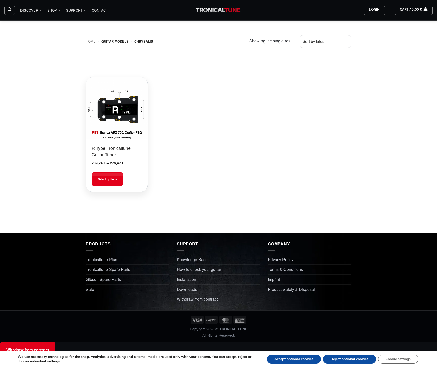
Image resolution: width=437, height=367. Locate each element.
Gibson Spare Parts (103, 279)
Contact (100, 10)
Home (91, 41)
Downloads (187, 289)
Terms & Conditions (285, 269)
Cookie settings (398, 359)
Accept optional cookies (293, 359)
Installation (186, 279)
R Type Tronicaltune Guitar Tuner (111, 151)
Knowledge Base (192, 259)
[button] (9, 10)
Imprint (274, 279)
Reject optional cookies (349, 359)
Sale (90, 289)
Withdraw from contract (197, 299)
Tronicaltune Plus (101, 259)
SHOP (52, 10)
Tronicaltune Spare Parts (108, 269)
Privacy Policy (280, 259)
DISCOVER (29, 10)
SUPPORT (74, 10)
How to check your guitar (199, 269)
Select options (107, 179)
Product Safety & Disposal (291, 289)
